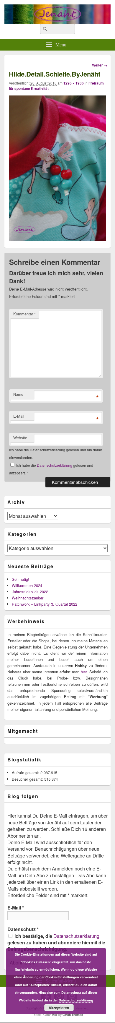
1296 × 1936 (73, 83)
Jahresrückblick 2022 (30, 591)
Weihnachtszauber (27, 598)
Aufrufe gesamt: (26, 772)
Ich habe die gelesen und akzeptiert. (51, 469)
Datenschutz (23, 929)
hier (84, 672)
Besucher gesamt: (28, 779)
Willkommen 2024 (27, 585)
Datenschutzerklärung (55, 465)
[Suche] (44, 29)
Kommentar (24, 314)
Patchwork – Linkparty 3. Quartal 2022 (44, 604)
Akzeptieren (59, 1007)
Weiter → (99, 65)
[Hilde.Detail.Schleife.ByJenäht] (57, 239)
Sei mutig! (20, 579)
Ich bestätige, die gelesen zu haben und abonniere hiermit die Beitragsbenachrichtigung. (56, 943)
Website (20, 437)
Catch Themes (73, 1015)
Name (18, 394)
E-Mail (18, 416)
